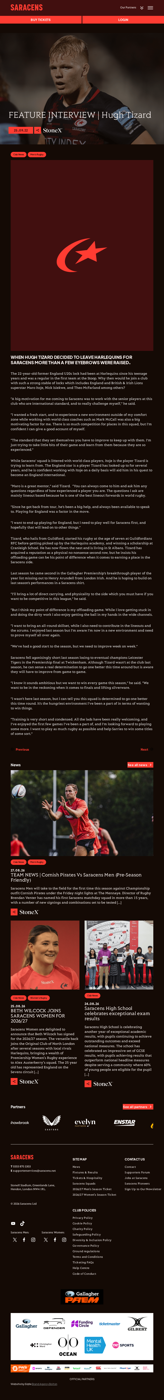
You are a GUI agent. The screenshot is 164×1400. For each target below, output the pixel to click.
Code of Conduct (84, 1274)
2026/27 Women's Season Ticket (94, 1194)
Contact (130, 1167)
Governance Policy (86, 1245)
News (76, 1167)
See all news (137, 765)
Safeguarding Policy (87, 1234)
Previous (22, 749)
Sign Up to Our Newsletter (143, 1189)
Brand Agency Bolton (44, 1384)
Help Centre (81, 1268)
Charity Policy (83, 1229)
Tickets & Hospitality (87, 1178)
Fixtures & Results (85, 1172)
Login (123, 20)
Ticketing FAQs (83, 1262)
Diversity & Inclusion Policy (92, 1240)
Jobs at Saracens (136, 1178)
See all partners (135, 1107)
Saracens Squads (84, 1183)
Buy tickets (41, 20)
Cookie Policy (82, 1223)
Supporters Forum (137, 1172)
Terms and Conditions (88, 1257)
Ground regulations (86, 1251)
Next (144, 749)
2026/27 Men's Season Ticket (92, 1189)
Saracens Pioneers (137, 1183)
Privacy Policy (83, 1218)
